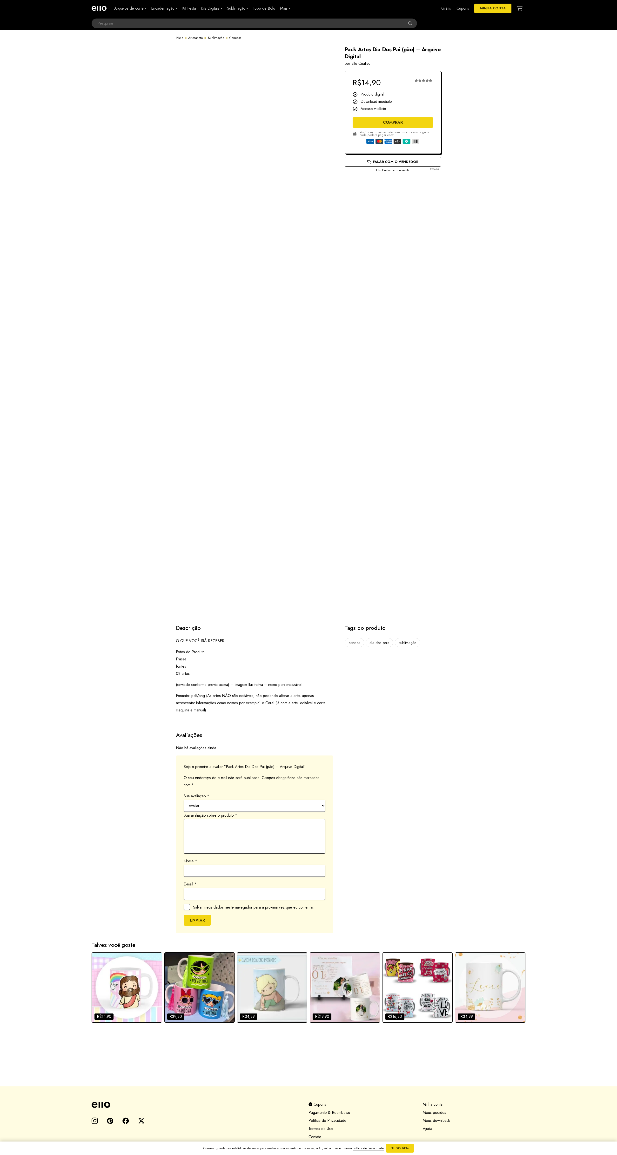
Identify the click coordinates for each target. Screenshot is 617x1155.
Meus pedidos (434, 1112)
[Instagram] (95, 1121)
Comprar (393, 122)
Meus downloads (436, 1120)
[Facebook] (125, 1120)
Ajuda (427, 1128)
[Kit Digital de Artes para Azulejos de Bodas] (345, 987)
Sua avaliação (196, 796)
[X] (141, 1120)
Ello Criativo (360, 63)
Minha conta (433, 1104)
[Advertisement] (393, 190)
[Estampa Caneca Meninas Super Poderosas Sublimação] (200, 987)
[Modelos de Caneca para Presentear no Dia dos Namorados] (417, 987)
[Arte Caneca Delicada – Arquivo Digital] (490, 987)
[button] (145, 8)
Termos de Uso (320, 1128)
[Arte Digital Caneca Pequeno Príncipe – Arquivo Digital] (272, 987)
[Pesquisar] (412, 23)
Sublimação (216, 37)
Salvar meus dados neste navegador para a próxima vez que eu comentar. (254, 907)
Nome (190, 861)
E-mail (190, 884)
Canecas (235, 37)
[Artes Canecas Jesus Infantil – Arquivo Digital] (127, 987)
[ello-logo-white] (99, 8)
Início (179, 37)
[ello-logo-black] (194, 1105)
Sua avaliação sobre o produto (210, 815)
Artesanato (195, 37)
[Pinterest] (110, 1120)
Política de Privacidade (327, 1120)
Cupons (319, 1104)
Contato (314, 1137)
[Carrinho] (519, 8)
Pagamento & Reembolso (329, 1112)
